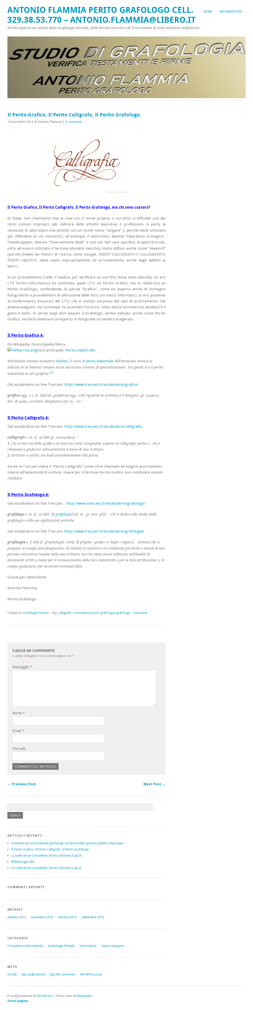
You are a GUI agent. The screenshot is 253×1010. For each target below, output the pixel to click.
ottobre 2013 (67, 917)
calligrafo (64, 613)
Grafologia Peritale (35, 613)
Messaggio (22, 667)
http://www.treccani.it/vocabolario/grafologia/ (104, 531)
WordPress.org (90, 974)
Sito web (19, 749)
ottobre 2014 (16, 917)
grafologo (123, 613)
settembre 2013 (93, 917)
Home (208, 11)
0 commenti (73, 122)
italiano (62, 361)
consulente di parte (86, 613)
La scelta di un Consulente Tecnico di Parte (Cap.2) (46, 868)
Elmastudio (84, 996)
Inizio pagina (17, 1001)
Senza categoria (112, 946)
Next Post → (155, 784)
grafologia (63, 514)
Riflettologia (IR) (22, 861)
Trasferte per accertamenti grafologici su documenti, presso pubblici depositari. (67, 843)
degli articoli (33, 974)
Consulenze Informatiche (25, 946)
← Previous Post (21, 784)
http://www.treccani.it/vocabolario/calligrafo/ (103, 426)
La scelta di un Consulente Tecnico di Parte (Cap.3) (46, 855)
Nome (18, 713)
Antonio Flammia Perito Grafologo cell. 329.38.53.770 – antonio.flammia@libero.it (101, 15)
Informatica (88, 946)
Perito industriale (80, 350)
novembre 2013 (42, 917)
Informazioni (230, 11)
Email (18, 731)
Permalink (140, 613)
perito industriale (99, 361)
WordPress (45, 996)
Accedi (12, 974)
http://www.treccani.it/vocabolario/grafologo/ (106, 503)
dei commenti (62, 974)
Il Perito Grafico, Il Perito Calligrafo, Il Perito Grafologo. (50, 849)
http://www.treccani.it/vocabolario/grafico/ (101, 384)
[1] (51, 372)
